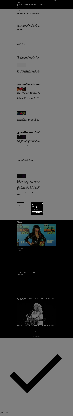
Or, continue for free (37, 214)
